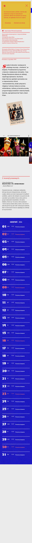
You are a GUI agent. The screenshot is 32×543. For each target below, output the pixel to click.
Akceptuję (8, 23)
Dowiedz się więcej (19, 23)
